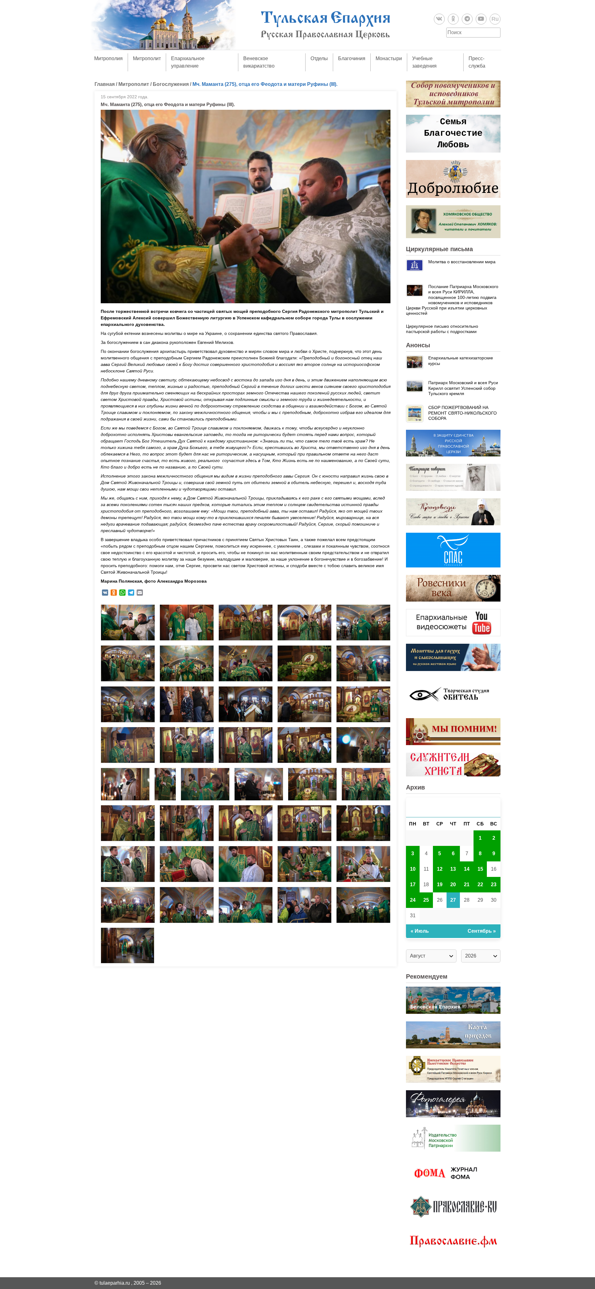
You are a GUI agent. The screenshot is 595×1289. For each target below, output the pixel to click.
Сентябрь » (482, 931)
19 (440, 884)
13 (453, 869)
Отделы (319, 58)
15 (480, 869)
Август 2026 (453, 807)
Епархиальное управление (188, 62)
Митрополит (147, 58)
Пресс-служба (477, 62)
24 (413, 900)
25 (426, 900)
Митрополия (108, 58)
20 (453, 884)
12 (440, 869)
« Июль (420, 931)
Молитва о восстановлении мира (462, 261)
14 (466, 869)
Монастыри (389, 58)
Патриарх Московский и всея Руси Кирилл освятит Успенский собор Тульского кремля (463, 388)
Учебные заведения (424, 62)
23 (493, 884)
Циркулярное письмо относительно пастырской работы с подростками (442, 329)
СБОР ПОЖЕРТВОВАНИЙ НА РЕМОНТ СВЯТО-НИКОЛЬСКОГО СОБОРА (462, 413)
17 (413, 884)
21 (466, 884)
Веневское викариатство (259, 62)
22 (480, 884)
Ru (495, 19)
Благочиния (351, 58)
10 (413, 869)
